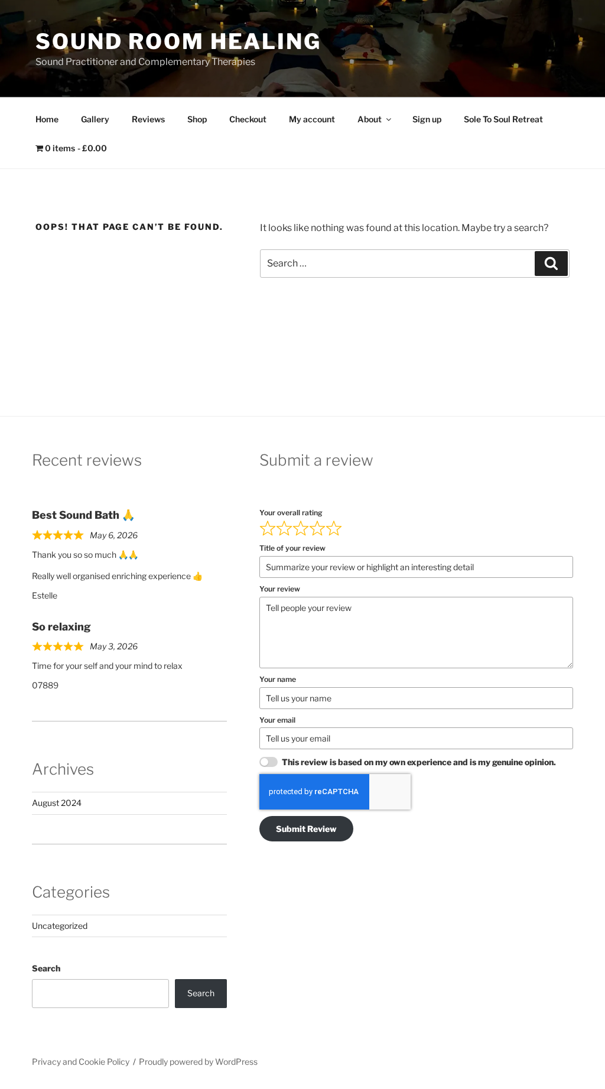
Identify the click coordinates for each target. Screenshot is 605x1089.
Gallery (95, 119)
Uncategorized (59, 926)
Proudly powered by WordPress (198, 1062)
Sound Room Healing (178, 41)
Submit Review (306, 829)
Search (46, 968)
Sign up (426, 119)
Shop (197, 119)
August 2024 (57, 803)
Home (46, 119)
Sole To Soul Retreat (503, 119)
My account (312, 119)
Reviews (148, 119)
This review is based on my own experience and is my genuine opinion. (419, 762)
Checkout (247, 119)
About (369, 119)
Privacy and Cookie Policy (80, 1062)
